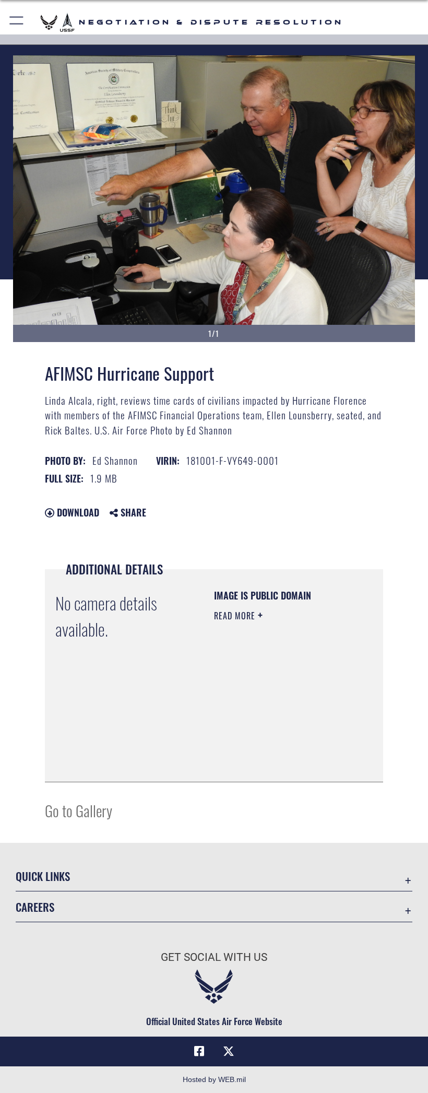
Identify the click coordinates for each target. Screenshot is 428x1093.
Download (76, 512)
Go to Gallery (78, 810)
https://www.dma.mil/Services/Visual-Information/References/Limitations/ (277, 747)
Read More (236, 615)
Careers (35, 907)
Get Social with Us (214, 957)
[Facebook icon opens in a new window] (199, 1051)
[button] (17, 22)
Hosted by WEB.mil (214, 1079)
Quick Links (43, 876)
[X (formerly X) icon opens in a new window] (228, 1051)
